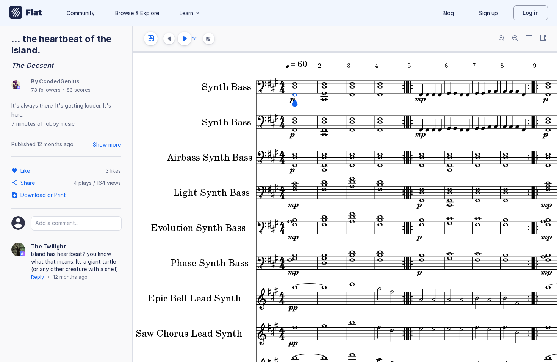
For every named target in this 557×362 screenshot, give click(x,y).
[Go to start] (169, 38)
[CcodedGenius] (15, 85)
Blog (448, 13)
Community (81, 13)
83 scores (79, 90)
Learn (186, 13)
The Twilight (48, 246)
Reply (37, 277)
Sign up (488, 13)
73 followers (46, 90)
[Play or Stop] (184, 38)
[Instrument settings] (151, 38)
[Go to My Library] (25, 13)
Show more (107, 144)
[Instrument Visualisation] (208, 38)
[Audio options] (194, 38)
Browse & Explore (137, 13)
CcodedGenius (59, 81)
